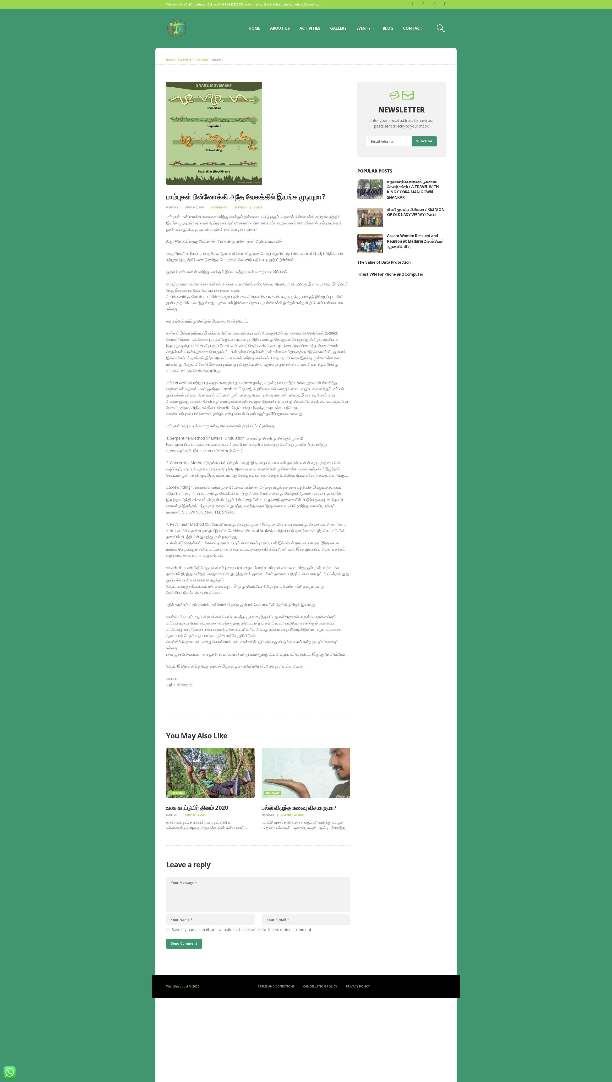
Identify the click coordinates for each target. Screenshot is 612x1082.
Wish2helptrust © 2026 (182, 986)
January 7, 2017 (194, 207)
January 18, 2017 (195, 814)
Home (170, 59)
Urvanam (202, 59)
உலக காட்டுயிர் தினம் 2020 (197, 807)
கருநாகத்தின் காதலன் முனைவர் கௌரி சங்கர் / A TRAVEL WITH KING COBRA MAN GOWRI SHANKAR (413, 189)
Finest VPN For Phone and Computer (390, 274)
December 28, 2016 (292, 814)
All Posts (184, 59)
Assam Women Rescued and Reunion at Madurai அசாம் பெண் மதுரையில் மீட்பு (415, 241)
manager (172, 207)
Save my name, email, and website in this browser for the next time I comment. (242, 929)
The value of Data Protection (384, 262)
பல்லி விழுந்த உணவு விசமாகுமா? (299, 807)
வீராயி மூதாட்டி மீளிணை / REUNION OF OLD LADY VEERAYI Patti (415, 212)
